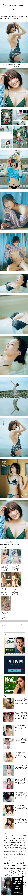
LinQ (8, 853)
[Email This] (6, 542)
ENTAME (7, 870)
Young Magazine (11, 865)
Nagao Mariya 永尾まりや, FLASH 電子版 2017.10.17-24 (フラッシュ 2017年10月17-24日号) (21, 795)
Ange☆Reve (18, 854)
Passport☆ (14, 854)
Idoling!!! (20, 845)
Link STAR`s (13, 847)
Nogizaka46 (8, 836)
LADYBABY (19, 847)
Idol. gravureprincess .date (14, 7)
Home (14, 625)
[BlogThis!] (8, 542)
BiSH (22, 854)
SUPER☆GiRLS (20, 840)
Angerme (23, 842)
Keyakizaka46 (16, 838)
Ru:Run (5, 857)
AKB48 (22, 836)
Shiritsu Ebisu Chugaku (20, 850)
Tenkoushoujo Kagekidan (9, 851)
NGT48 (11, 840)
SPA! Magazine (16, 870)
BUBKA (23, 876)
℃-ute (23, 847)
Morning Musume (9, 842)
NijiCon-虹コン (15, 844)
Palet (11, 854)
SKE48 (6, 840)
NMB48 (7, 838)
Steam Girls (19, 851)
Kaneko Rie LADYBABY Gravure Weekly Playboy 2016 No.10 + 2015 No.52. (21, 767)
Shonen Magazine (14, 876)
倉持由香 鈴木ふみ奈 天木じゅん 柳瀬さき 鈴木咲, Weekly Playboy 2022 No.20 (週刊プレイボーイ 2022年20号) (21, 715)
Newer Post (5, 625)
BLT (24, 868)
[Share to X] (9, 542)
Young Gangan (13, 872)
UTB (19, 872)
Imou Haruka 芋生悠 (8, 544)
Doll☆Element (13, 853)
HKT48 (23, 838)
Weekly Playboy (16, 544)
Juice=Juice (6, 844)
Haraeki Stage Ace (21, 856)
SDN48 (8, 857)
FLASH (7, 863)
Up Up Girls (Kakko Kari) (18, 848)
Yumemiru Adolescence (9, 850)
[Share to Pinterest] (12, 542)
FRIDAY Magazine (15, 868)
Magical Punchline (13, 845)
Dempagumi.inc (17, 842)
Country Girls (7, 848)
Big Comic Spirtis (15, 874)
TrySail (19, 853)
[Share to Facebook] (10, 542)
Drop (16, 851)
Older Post (23, 625)
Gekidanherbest (14, 856)
